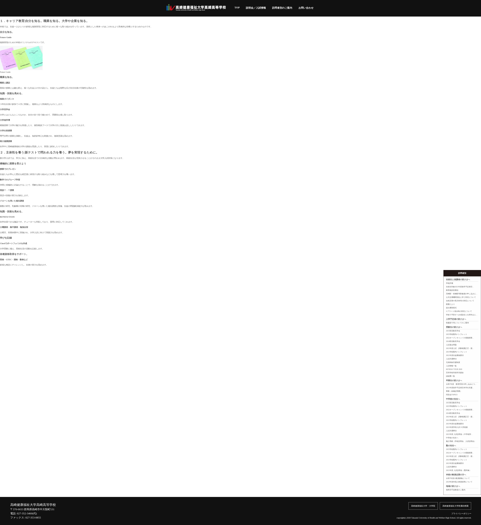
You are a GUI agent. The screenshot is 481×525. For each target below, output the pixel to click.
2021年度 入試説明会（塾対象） (458, 470)
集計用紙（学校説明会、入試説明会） (461, 441)
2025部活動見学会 (453, 331)
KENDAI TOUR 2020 (454, 369)
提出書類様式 (451, 308)
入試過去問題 (451, 345)
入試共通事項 (451, 359)
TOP (237, 7)
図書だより (450, 304)
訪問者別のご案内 (282, 7)
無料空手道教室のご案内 (455, 490)
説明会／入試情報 (256, 7)
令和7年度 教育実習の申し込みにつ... (461, 384)
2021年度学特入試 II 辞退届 (457, 427)
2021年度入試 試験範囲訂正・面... (460, 348)
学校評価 (449, 283)
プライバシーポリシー (461, 513)
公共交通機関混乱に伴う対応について (461, 297)
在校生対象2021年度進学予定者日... (460, 287)
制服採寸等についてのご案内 (457, 323)
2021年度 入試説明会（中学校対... (459, 434)
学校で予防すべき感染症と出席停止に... (461, 315)
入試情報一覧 (451, 366)
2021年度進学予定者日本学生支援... (460, 388)
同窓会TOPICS (451, 395)
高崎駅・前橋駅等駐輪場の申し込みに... (461, 294)
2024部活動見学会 (453, 341)
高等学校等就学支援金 (455, 373)
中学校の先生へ (452, 438)
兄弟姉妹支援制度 (453, 362)
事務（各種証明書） (454, 391)
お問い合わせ (306, 7)
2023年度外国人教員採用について (459, 482)
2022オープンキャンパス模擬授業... (460, 338)
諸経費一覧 (450, 376)
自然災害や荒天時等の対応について (460, 301)
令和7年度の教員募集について (458, 478)
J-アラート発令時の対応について (459, 311)
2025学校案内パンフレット (456, 334)
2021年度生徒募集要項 (455, 355)
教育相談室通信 (452, 290)
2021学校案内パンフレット (456, 352)
